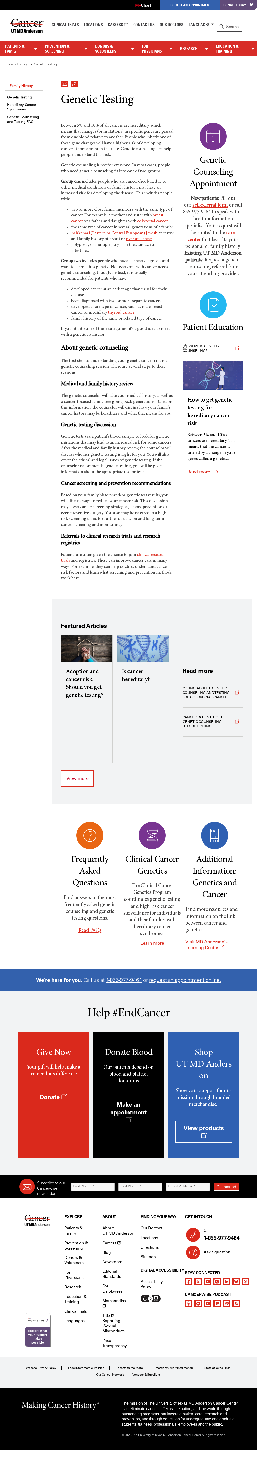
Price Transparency (114, 1343)
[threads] (245, 1281)
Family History (21, 85)
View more (77, 778)
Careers (116, 24)
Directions (150, 1247)
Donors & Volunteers (105, 49)
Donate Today (234, 5)
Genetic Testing (19, 97)
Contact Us (144, 24)
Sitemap (148, 1256)
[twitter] (198, 1281)
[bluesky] (236, 1281)
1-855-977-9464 (124, 980)
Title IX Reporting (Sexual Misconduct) (113, 1323)
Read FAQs (89, 930)
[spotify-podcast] (198, 1303)
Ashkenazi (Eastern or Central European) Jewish (114, 233)
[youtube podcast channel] (207, 1303)
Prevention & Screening (57, 49)
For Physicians (152, 49)
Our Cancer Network (110, 1374)
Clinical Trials (65, 24)
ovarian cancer (139, 239)
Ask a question (217, 1252)
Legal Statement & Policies (86, 1368)
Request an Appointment (190, 5)
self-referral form (210, 205)
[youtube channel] (207, 1281)
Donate (50, 1097)
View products (203, 1128)
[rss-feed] (236, 1303)
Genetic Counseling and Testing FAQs (23, 119)
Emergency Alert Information (173, 1368)
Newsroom (112, 1261)
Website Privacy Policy (41, 1368)
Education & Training (227, 49)
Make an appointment (128, 1108)
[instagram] (217, 1281)
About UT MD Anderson (118, 1231)
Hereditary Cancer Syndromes (21, 107)
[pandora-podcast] (217, 1303)
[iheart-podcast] (226, 1303)
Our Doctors (171, 24)
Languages (199, 24)
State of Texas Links (217, 1368)
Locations (149, 1237)
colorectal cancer (152, 221)
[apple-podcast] (188, 1303)
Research (189, 48)
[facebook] (188, 1281)
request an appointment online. (185, 980)
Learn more (152, 943)
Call (221, 1234)
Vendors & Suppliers (146, 1374)
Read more (198, 472)
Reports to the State (129, 1368)
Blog (106, 1252)
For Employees (112, 1289)
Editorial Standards (111, 1274)
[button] (65, 82)
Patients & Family (14, 49)
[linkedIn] (226, 1281)
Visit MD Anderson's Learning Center (206, 944)
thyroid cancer (121, 312)
